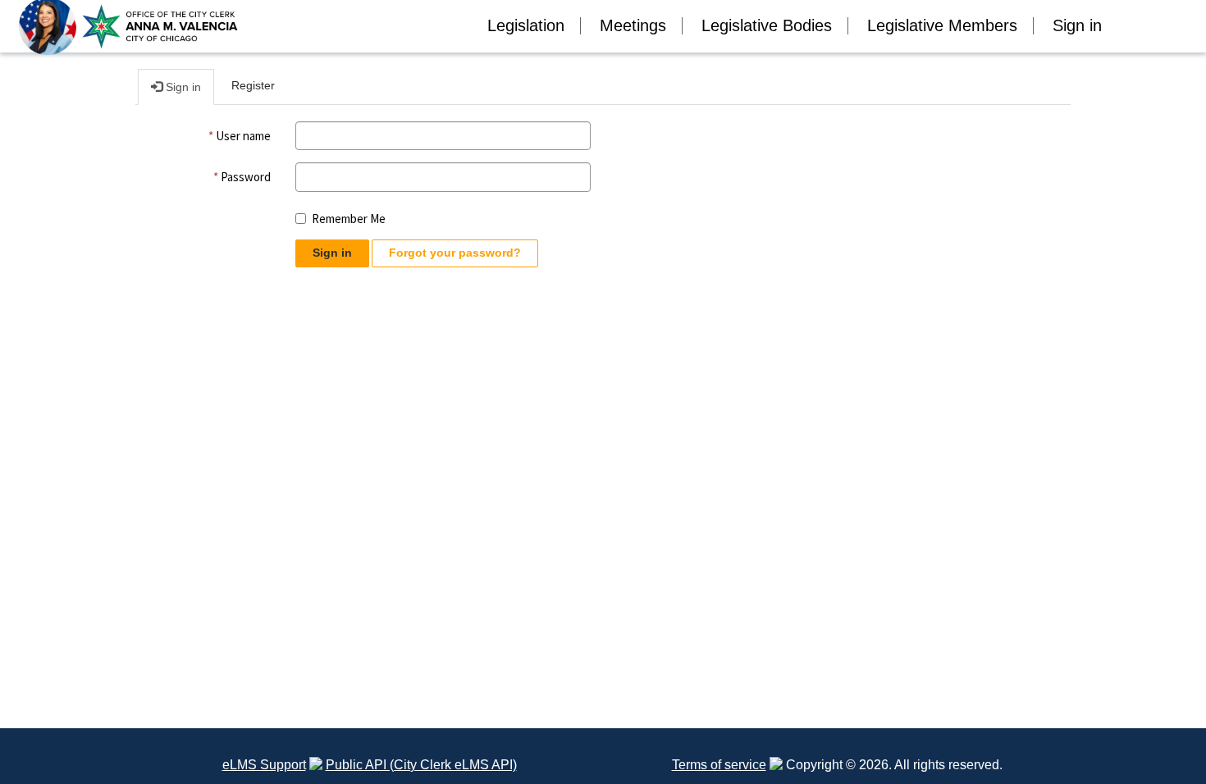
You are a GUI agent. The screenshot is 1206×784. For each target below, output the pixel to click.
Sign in (1077, 25)
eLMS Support (264, 765)
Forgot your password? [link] (455, 252)
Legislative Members (942, 25)
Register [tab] (253, 85)
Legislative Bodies (766, 25)
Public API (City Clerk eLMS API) (421, 765)
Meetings (633, 25)
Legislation (525, 25)
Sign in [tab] (181, 86)
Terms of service (719, 765)
